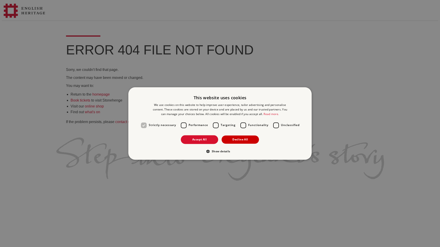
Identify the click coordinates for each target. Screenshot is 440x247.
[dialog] (220, 123)
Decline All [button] (240, 139)
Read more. (271, 114)
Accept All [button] (199, 139)
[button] (220, 151)
